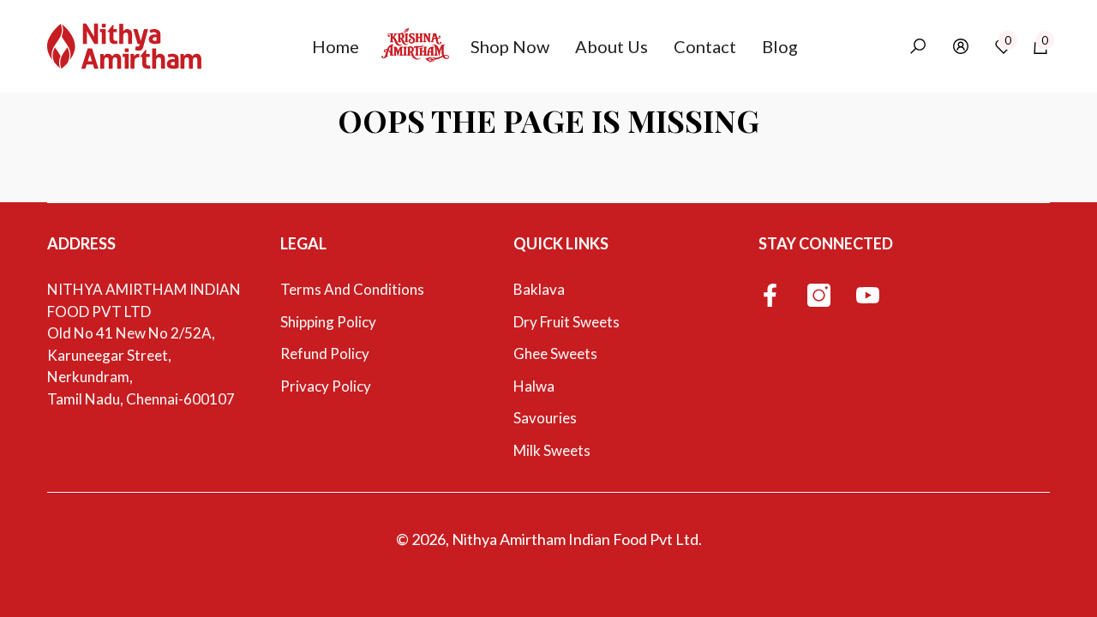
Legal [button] (303, 243)
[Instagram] (818, 296)
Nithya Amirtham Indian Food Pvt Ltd (575, 539)
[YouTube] (867, 296)
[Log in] (960, 46)
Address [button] (81, 243)
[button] (342, 46)
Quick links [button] (560, 243)
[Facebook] (770, 296)
